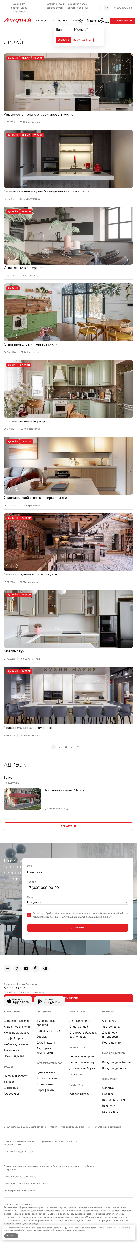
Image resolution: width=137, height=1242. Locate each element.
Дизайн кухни (46, 1042)
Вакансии (108, 1105)
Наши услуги (77, 1047)
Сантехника (11, 1087)
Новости (108, 1094)
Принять (11, 1236)
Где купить (76, 1085)
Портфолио (44, 1011)
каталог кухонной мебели (107, 1127)
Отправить (78, 927)
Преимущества (14, 1056)
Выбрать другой (82, 40)
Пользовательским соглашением (68, 1230)
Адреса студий (79, 1094)
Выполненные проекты (46, 1023)
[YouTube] (26, 968)
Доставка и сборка (82, 1068)
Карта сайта (110, 1111)
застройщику (19, 7)
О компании (109, 1079)
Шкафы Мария (13, 1038)
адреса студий (55, 7)
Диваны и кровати (16, 1076)
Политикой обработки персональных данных (86, 917)
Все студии (68, 826)
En (106, 7)
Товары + (9, 1066)
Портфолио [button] (59, 20)
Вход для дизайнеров (116, 1062)
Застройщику (111, 1026)
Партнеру (108, 1011)
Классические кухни (17, 1026)
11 (78, 746)
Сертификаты (45, 1090)
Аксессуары (12, 1093)
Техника (9, 1082)
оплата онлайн (55, 3)
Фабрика (108, 1088)
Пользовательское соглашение (20, 1176)
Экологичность (47, 1078)
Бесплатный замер (82, 1062)
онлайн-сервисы (78, 7)
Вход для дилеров (113, 1053)
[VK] (7, 968)
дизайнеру (19, 11)
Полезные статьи (48, 1030)
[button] (95, 21)
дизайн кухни (86, 1127)
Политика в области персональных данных (26, 1183)
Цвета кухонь (46, 1072)
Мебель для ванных (17, 1044)
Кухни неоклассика (17, 1032)
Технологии (11, 1050)
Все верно (63, 40)
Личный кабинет (80, 1020)
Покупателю (77, 1011)
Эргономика (45, 1084)
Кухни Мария (11, 1011)
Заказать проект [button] (122, 21)
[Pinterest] (35, 968)
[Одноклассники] (17, 968)
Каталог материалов (49, 1063)
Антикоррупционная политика (19, 1190)
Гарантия (75, 1074)
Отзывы (42, 1036)
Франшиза (109, 1020)
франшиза (19, 3)
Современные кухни (17, 1020)
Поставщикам (111, 1042)
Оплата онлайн (79, 1026)
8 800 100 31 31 (123, 7)
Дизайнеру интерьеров (110, 1034)
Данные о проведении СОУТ (18, 1151)
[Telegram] (45, 968)
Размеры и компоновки (45, 1050)
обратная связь (77, 3)
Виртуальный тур (114, 1099)
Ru (102, 7)
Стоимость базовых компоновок (83, 1034)
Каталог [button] (41, 20)
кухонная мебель (69, 1127)
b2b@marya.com (12, 1169)
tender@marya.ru (12, 1144)
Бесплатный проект (82, 1056)
